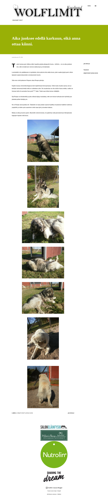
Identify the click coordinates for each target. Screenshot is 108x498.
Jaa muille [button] (87, 63)
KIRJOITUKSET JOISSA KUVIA (91, 73)
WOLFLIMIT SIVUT (17, 20)
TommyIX (59, 490)
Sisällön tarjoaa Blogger (55, 488)
